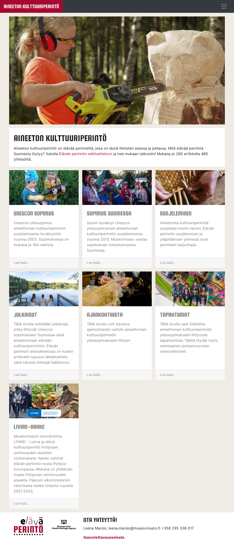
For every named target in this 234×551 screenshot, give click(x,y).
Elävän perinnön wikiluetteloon (85, 153)
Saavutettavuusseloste (104, 537)
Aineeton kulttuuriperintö (31, 6)
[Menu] (224, 6)
